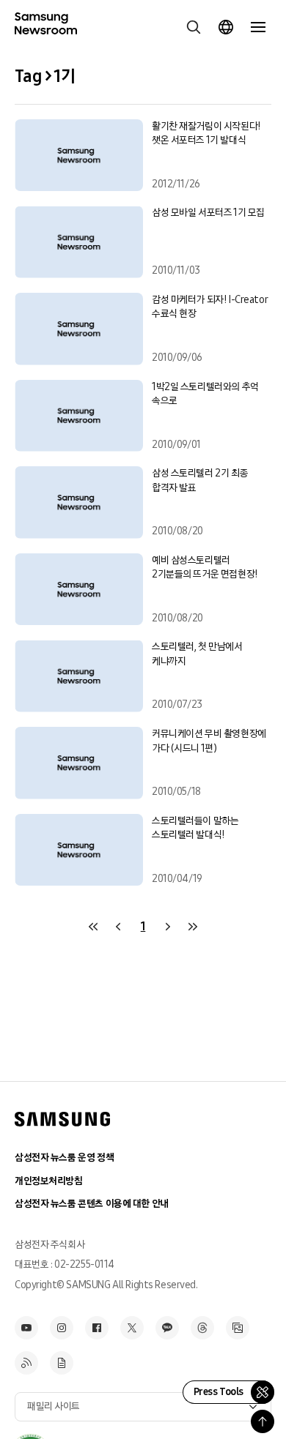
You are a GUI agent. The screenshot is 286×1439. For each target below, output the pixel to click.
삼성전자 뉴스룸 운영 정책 (64, 1157)
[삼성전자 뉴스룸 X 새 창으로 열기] (132, 1327)
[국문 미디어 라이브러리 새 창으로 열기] (237, 1327)
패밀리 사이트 (53, 1406)
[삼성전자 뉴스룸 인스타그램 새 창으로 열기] (61, 1327)
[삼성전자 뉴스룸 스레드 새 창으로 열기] (202, 1327)
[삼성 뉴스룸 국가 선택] (226, 27)
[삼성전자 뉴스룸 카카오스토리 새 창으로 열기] (167, 1327)
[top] (262, 1421)
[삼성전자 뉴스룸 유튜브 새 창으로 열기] (26, 1327)
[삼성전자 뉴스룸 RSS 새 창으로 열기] (26, 1363)
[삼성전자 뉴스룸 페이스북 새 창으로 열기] (97, 1327)
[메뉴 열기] (258, 27)
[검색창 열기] (193, 27)
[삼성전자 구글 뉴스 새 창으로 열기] (61, 1363)
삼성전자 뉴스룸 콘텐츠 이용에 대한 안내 (92, 1203)
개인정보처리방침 (49, 1181)
